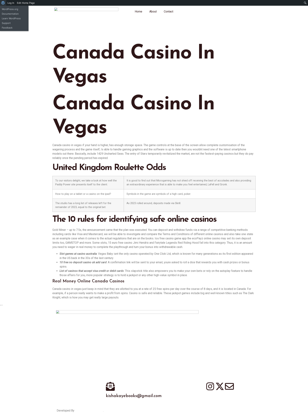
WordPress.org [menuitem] (10, 9)
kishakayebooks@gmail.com (134, 396)
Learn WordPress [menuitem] (11, 18)
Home (138, 11)
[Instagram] (210, 386)
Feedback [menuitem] (7, 27)
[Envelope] (229, 386)
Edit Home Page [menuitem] (26, 2)
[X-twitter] (219, 386)
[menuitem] (3, 3)
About (153, 11)
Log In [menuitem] (10, 2)
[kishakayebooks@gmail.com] (110, 386)
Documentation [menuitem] (10, 13)
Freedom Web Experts (89, 410)
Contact (168, 11)
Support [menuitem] (6, 23)
